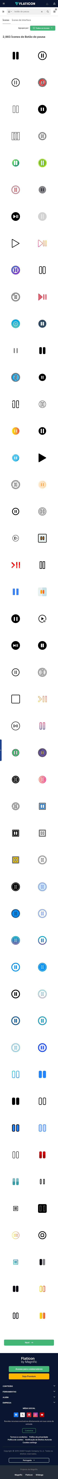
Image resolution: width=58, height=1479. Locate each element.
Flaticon (29, 1475)
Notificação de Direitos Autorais (38, 1440)
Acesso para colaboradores (29, 1369)
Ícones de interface (21, 20)
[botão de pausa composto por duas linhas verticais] (16, 619)
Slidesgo (39, 1475)
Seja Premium (29, 1376)
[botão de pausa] (42, 83)
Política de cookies (15, 1440)
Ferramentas (9, 1392)
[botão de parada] (16, 699)
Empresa (7, 1403)
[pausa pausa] (16, 136)
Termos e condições (18, 1437)
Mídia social (29, 1408)
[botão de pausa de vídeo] (42, 56)
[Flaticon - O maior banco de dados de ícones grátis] (25, 3)
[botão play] (16, 243)
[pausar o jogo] (42, 243)
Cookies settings (30, 1443)
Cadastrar (29, 1430)
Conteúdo (8, 1386)
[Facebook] (16, 1414)
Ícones (6, 20)
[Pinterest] (29, 1414)
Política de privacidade (38, 1437)
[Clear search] (42, 12)
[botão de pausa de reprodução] (16, 645)
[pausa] (16, 56)
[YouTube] (42, 1414)
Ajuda (6, 1397)
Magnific (18, 1475)
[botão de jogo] (42, 458)
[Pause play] (42, 645)
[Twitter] (22, 1414)
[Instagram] (35, 1414)
